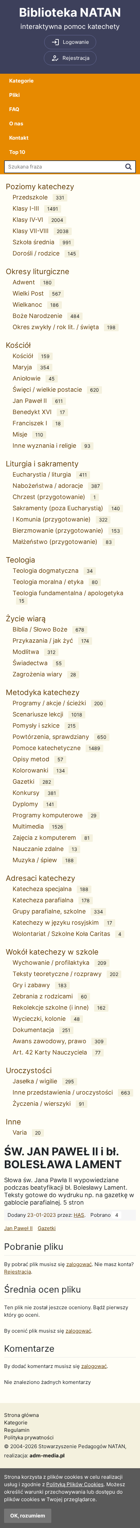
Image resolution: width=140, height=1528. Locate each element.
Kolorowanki (39, 770)
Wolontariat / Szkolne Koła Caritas (67, 933)
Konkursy (34, 792)
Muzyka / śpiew (43, 860)
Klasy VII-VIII (41, 230)
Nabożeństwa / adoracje (56, 485)
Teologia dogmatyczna (53, 570)
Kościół (18, 345)
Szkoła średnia (42, 242)
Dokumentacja (41, 1029)
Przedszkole (38, 197)
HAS (79, 1215)
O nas (16, 123)
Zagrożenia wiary (44, 674)
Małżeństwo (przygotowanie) (62, 541)
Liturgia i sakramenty (42, 463)
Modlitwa (34, 651)
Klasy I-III (35, 208)
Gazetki (32, 781)
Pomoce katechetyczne (56, 747)
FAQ (14, 109)
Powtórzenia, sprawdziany (59, 736)
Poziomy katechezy (40, 186)
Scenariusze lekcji (47, 714)
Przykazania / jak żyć (51, 640)
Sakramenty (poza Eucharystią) (66, 508)
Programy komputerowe (55, 815)
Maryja (31, 367)
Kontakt (19, 138)
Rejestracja (17, 1271)
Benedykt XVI (39, 411)
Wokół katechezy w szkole (52, 951)
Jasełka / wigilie (43, 1081)
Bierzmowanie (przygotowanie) (66, 530)
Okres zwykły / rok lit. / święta (64, 327)
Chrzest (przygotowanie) (54, 496)
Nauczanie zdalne (45, 848)
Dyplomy (33, 803)
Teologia (20, 559)
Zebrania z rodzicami (50, 996)
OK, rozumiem (27, 1515)
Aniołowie (34, 378)
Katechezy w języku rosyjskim (62, 922)
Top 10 (17, 152)
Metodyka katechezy (43, 692)
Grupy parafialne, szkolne (58, 911)
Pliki (14, 95)
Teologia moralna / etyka (55, 581)
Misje (28, 434)
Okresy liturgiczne (37, 271)
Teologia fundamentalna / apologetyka (68, 596)
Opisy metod (38, 759)
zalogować (79, 1264)
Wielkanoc (36, 304)
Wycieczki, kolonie (46, 1018)
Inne (13, 1121)
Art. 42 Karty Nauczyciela (57, 1052)
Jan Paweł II (38, 400)
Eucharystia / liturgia (50, 474)
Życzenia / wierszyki (48, 1103)
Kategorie (21, 80)
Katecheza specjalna (50, 888)
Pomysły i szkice (44, 725)
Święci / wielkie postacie (56, 389)
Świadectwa (37, 663)
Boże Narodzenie (46, 315)
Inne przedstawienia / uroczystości (71, 1092)
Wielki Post (37, 293)
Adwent (32, 282)
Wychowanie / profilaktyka (59, 962)
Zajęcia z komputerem (51, 837)
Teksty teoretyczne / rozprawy (65, 973)
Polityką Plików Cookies (75, 1484)
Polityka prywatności (29, 1437)
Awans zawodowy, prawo (58, 1041)
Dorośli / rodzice (44, 253)
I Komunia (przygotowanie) (60, 519)
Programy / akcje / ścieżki (58, 703)
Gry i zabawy (40, 985)
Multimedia (38, 826)
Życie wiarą (26, 618)
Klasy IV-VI (38, 219)
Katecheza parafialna (51, 900)
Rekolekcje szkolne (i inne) (59, 1007)
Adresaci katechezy (40, 878)
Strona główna (21, 1415)
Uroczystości (29, 1070)
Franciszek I (37, 423)
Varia (27, 1132)
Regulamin (17, 1430)
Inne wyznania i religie (51, 445)
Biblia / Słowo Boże (48, 629)
